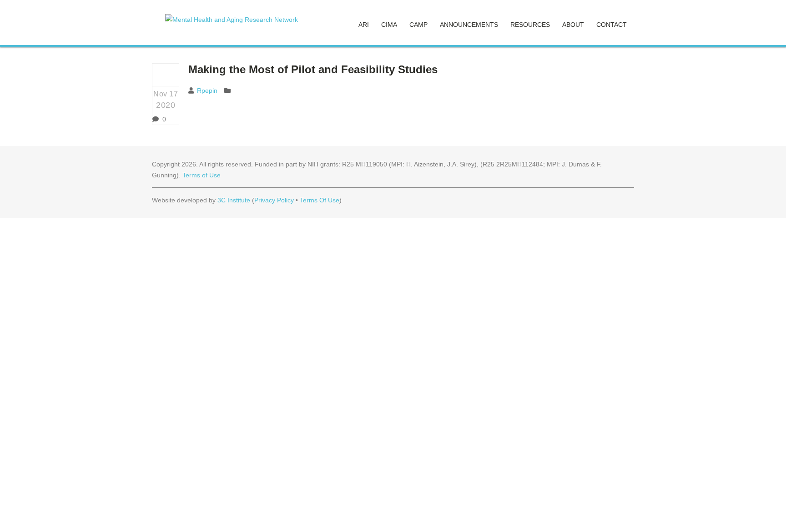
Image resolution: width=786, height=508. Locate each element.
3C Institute (233, 200)
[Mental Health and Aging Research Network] (231, 19)
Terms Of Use (319, 200)
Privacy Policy (274, 200)
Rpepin (207, 90)
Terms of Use (201, 175)
